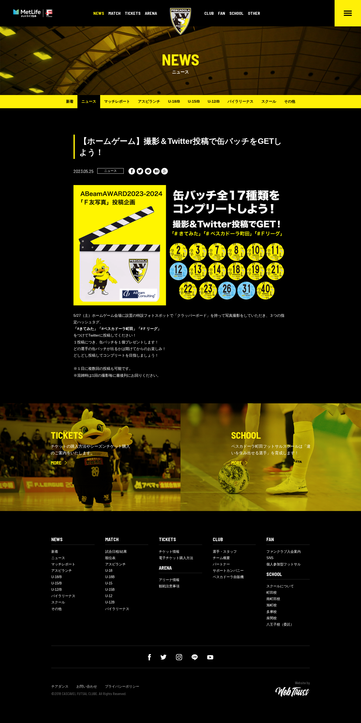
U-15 (108, 583)
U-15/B (194, 101)
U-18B (110, 577)
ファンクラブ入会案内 (283, 552)
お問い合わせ (86, 686)
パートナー (221, 564)
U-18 (108, 571)
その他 (289, 101)
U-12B (110, 602)
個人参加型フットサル (283, 564)
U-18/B (174, 101)
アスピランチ (149, 101)
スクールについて (280, 586)
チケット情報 (169, 552)
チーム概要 (221, 558)
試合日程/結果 (116, 552)
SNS (270, 558)
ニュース (88, 101)
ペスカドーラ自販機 (228, 577)
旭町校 (271, 605)
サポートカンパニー (228, 571)
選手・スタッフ (225, 552)
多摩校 (271, 612)
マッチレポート (117, 101)
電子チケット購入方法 (176, 558)
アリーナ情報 (169, 580)
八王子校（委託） (280, 624)
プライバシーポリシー (122, 686)
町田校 (271, 592)
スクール (268, 101)
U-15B (110, 590)
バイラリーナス (240, 101)
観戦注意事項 (169, 586)
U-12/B (214, 101)
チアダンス (59, 686)
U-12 (108, 596)
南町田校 (273, 599)
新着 (69, 101)
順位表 (110, 558)
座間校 (271, 618)
